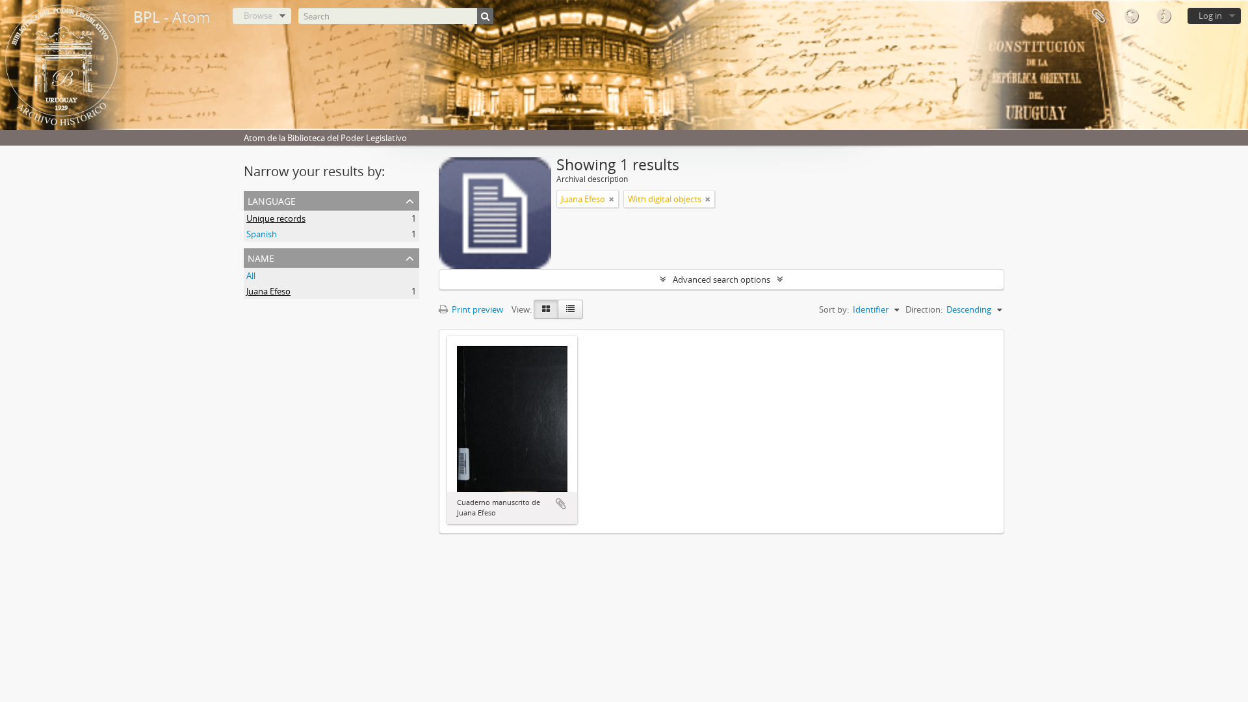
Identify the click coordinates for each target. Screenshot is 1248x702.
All (250, 275)
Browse (258, 15)
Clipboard (1098, 16)
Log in (1210, 15)
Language (1131, 16)
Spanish (261, 234)
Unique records (276, 218)
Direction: (923, 309)
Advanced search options (721, 279)
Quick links (1163, 16)
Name (261, 257)
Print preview (476, 309)
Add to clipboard (560, 503)
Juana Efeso (268, 291)
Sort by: (834, 309)
